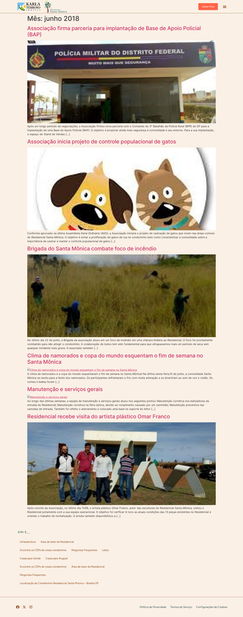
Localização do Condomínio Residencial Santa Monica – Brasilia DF (59, 583)
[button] (224, 6)
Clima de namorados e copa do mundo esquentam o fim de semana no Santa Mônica (115, 358)
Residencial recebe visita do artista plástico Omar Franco (98, 416)
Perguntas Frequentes (84, 550)
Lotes (105, 550)
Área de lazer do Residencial (57, 541)
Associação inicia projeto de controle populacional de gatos (101, 141)
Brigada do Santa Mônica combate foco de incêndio (91, 248)
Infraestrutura (28, 541)
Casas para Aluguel (56, 558)
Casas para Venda (30, 558)
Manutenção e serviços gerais (65, 389)
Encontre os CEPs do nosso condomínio (43, 550)
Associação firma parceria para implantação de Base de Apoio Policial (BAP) (114, 31)
